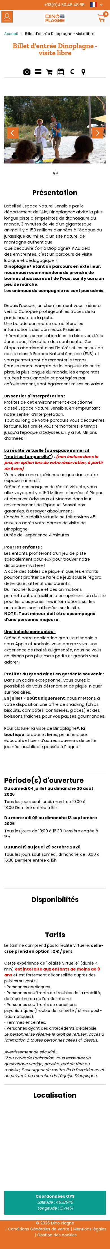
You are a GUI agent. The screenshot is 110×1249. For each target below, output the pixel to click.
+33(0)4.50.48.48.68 (64, 5)
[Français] (96, 5)
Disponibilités (60, 72)
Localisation (83, 72)
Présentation (37, 72)
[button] (101, 19)
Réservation (49, 72)
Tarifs (71, 72)
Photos (26, 72)
